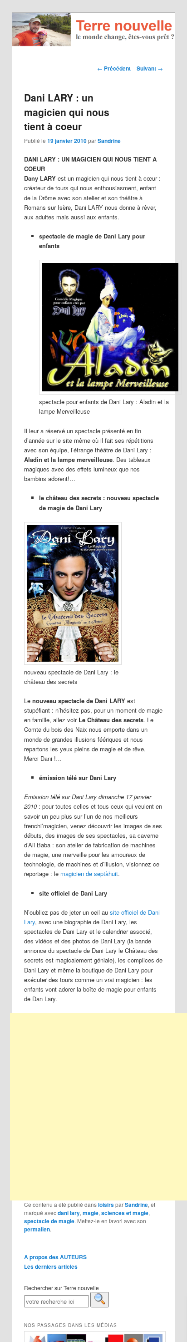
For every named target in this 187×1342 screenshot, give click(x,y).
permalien (37, 1229)
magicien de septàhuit (89, 873)
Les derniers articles (51, 1266)
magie (90, 1213)
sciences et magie (124, 1213)
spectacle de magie (49, 1221)
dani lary (69, 1213)
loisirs (106, 1204)
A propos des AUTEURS (55, 1257)
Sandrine (109, 141)
